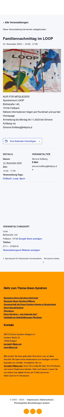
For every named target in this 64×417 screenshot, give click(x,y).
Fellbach (7, 178)
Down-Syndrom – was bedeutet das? (20, 314)
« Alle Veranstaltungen (15, 22)
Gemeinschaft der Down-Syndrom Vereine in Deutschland (30, 304)
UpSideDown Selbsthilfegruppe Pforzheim (23, 317)
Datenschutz (46, 399)
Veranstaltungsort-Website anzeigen (21, 250)
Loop (15, 178)
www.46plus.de (11, 347)
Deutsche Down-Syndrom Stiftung (19, 301)
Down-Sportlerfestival (13, 307)
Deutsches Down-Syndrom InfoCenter (21, 298)
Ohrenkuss (9, 311)
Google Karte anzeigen (30, 238)
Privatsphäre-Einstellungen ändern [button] (32, 403)
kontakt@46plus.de (12, 344)
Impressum (32, 399)
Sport (22, 178)
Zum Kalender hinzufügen (23, 141)
